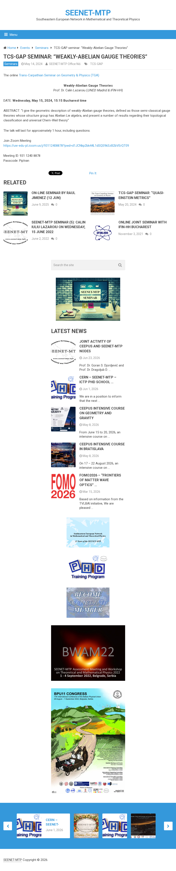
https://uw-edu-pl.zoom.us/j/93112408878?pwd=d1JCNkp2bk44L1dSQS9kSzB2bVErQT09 (66, 146)
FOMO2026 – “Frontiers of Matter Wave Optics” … (100, 480)
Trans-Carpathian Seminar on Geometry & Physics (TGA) (59, 75)
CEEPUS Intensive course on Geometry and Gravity (102, 413)
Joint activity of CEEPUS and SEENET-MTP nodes (101, 346)
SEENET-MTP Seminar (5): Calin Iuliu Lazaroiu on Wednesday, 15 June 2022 (58, 227)
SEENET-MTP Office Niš (64, 64)
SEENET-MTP (88, 12)
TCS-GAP (96, 64)
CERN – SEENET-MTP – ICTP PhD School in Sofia (55, 822)
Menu (13, 35)
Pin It (92, 173)
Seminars (10, 64)
